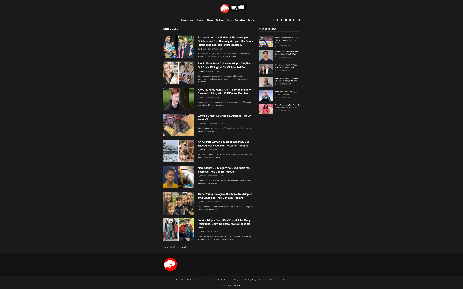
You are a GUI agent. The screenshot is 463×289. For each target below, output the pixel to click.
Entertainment (187, 20)
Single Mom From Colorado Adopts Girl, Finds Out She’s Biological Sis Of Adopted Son (225, 65)
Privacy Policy (282, 280)
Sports (200, 20)
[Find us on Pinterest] (290, 20)
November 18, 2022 (216, 176)
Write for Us (221, 280)
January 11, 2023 (213, 71)
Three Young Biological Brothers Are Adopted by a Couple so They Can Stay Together (225, 196)
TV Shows (220, 20)
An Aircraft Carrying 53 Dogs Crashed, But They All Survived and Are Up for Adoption (223, 143)
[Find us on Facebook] (273, 20)
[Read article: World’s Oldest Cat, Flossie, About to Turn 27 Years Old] (178, 125)
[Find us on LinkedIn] (294, 20)
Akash (202, 71)
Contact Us (180, 280)
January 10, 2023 (213, 97)
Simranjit (203, 49)
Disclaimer (191, 280)
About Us (211, 280)
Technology (240, 20)
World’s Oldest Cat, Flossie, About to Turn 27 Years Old (224, 117)
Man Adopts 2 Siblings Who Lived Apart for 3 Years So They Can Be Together (224, 169)
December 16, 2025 (283, 46)
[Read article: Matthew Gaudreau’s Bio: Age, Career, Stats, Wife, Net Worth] (266, 55)
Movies (210, 20)
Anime (229, 20)
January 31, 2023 (215, 49)
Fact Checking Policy (248, 280)
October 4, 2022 (213, 231)
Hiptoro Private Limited (233, 285)
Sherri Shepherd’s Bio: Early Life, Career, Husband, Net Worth (287, 106)
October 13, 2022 (214, 202)
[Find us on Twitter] (277, 20)
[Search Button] (299, 20)
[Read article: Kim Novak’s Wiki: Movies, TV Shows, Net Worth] (266, 95)
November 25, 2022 (216, 123)
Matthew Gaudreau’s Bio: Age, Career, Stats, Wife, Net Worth (286, 52)
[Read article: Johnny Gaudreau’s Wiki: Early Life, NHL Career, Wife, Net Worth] (266, 41)
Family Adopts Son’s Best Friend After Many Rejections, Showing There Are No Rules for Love (224, 223)
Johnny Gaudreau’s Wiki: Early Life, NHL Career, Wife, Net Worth (286, 40)
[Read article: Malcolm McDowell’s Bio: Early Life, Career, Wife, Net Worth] (266, 82)
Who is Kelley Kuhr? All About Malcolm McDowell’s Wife (286, 66)
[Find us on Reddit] (282, 20)
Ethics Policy (233, 280)
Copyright (201, 280)
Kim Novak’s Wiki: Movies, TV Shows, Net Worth (286, 92)
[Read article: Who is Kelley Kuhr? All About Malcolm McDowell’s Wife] (266, 69)
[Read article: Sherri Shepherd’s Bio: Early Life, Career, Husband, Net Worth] (266, 109)
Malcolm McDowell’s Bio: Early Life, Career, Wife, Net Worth (286, 79)
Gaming (251, 20)
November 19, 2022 (216, 150)
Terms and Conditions (266, 280)
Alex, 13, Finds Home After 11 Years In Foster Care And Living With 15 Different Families (225, 91)
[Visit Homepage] (231, 8)
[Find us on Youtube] (286, 20)
